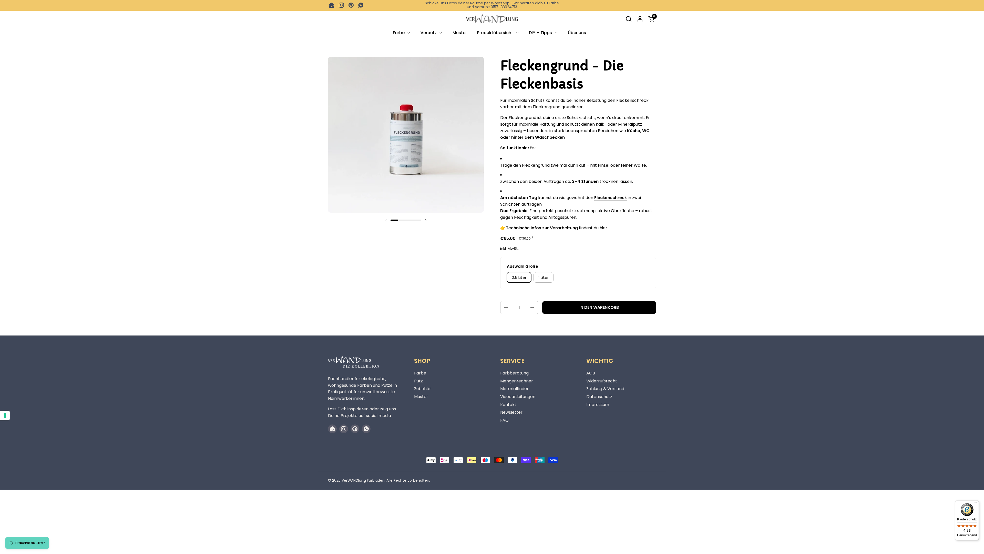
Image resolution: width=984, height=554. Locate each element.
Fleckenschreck (610, 198)
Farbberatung (514, 373)
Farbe (420, 373)
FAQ (504, 420)
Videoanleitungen (517, 397)
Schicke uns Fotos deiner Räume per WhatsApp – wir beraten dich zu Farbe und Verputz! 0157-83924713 (492, 5)
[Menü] (976, 503)
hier (603, 228)
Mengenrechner (516, 381)
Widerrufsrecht (601, 381)
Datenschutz (599, 397)
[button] (628, 19)
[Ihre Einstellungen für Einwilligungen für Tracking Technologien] (5, 415)
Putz (418, 381)
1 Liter (543, 277)
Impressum (597, 405)
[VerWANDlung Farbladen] (492, 19)
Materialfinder (514, 389)
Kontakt (508, 405)
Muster (421, 397)
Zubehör (422, 389)
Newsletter (511, 412)
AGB (590, 373)
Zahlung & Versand (605, 389)
